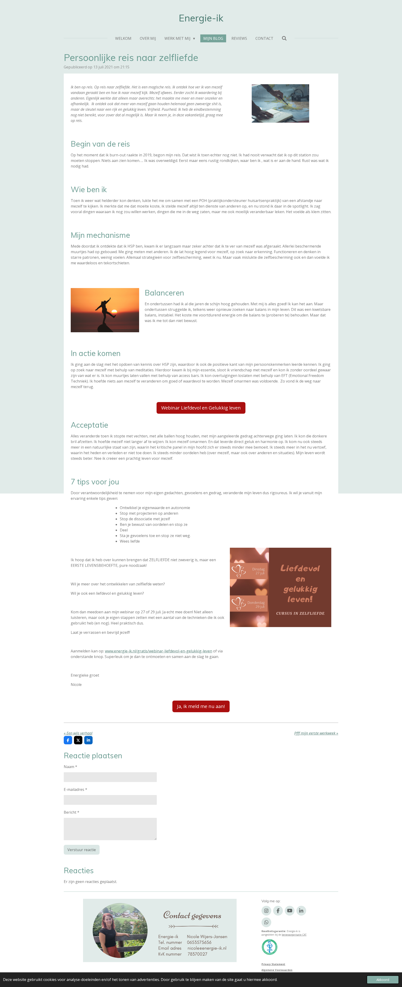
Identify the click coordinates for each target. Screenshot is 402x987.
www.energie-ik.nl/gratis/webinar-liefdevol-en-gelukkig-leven (158, 651)
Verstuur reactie (81, 849)
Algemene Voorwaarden (276, 970)
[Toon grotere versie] (280, 103)
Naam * (70, 766)
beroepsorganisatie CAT (294, 934)
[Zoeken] (284, 38)
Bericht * (71, 812)
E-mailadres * (75, 789)
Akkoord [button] (382, 979)
